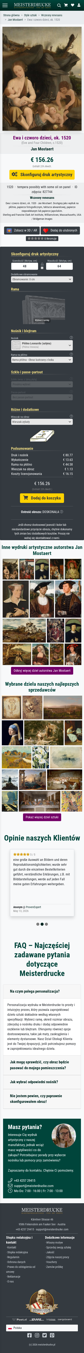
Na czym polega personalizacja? (35, 991)
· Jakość (49, 1252)
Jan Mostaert (15, 19)
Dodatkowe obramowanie (24, 274)
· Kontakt (11, 1247)
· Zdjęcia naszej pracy (57, 1257)
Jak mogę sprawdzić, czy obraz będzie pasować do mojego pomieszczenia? (39, 1065)
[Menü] (5, 5)
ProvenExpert (32, 907)
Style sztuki (30, 15)
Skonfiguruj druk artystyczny (44, 174)
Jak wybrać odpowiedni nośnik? (34, 1082)
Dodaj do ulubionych (62, 230)
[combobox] (42, 279)
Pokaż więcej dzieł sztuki (42, 817)
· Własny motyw (54, 1242)
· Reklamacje (13, 1276)
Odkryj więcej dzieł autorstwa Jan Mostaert (42, 671)
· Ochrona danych (15, 1262)
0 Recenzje (50, 238)
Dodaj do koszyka (44, 498)
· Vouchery (51, 1262)
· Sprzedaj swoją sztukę (58, 1247)
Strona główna (11, 15)
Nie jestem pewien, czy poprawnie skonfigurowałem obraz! (36, 1099)
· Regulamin (12, 1257)
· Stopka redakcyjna (17, 1252)
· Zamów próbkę (54, 1267)
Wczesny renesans (51, 15)
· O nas (10, 1281)
